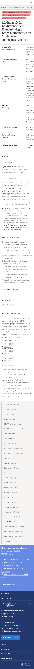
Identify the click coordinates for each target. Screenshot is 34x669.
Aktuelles (5, 645)
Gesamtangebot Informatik (13, 532)
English (30, 3)
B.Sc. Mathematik (9, 419)
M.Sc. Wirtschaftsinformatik (13, 448)
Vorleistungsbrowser (10, 541)
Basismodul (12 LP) (10, 488)
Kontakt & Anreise (10, 584)
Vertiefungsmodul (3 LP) (12, 507)
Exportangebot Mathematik (13, 473)
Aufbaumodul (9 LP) (10, 502)
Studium (29, 7)
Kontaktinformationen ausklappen (31, 604)
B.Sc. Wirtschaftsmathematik (13, 429)
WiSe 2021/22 (8, 358)
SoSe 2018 (7, 346)
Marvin (21, 380)
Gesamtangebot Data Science (14, 527)
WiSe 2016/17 (8, 344)
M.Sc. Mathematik (10, 444)
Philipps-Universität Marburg (9, 604)
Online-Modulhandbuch (12, 404)
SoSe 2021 (7, 356)
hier (24, 18)
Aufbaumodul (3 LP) (10, 492)
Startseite (3, 7)
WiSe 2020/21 (8, 353)
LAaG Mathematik (10, 463)
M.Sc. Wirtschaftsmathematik (13, 453)
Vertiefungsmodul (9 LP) (12, 517)
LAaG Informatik (9, 458)
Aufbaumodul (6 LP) (10, 497)
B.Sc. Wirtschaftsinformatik (13, 424)
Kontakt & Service (10, 638)
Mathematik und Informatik (16, 7)
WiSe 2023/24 (8, 363)
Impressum (5, 594)
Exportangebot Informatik (12, 468)
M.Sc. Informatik (9, 439)
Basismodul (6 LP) (10, 478)
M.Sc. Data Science (10, 434)
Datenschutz (6, 598)
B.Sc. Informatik (9, 414)
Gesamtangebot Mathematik (13, 536)
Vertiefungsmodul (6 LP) (12, 512)
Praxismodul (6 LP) (10, 522)
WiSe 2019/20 (8, 351)
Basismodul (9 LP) (10, 483)
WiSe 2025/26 (8, 365)
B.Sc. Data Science (10, 409)
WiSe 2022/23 (8, 360)
